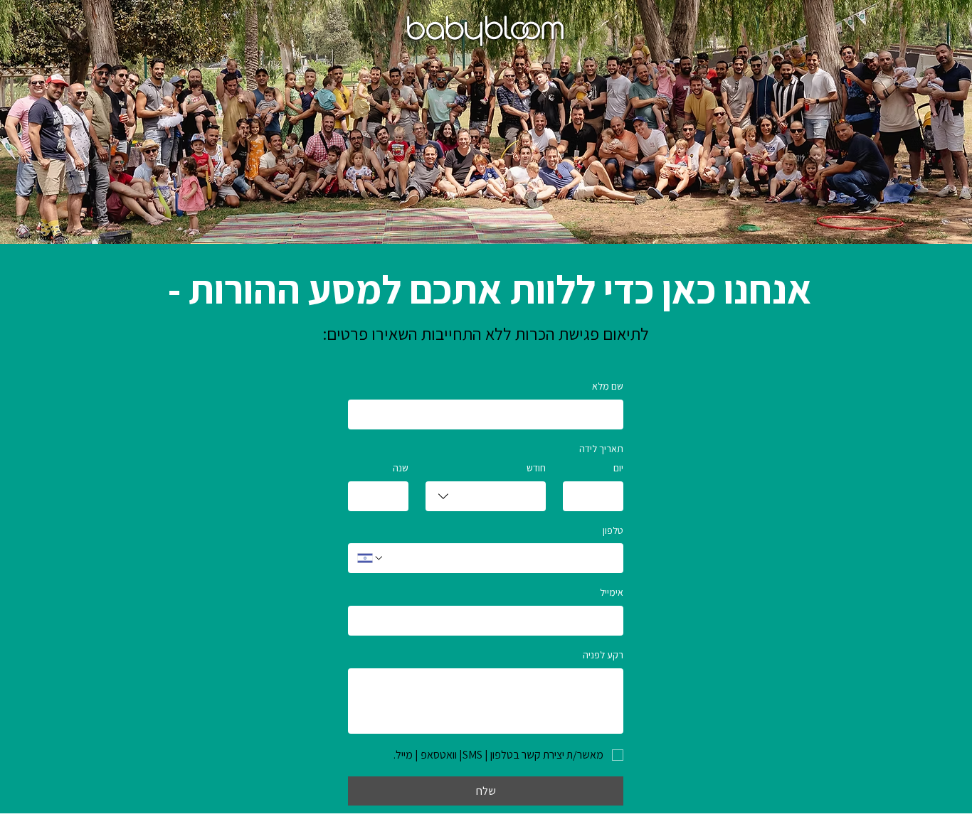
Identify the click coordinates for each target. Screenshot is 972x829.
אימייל (611, 592)
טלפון (613, 530)
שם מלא (607, 386)
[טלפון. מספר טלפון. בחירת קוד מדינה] (370, 558)
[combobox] (486, 496)
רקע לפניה (603, 654)
